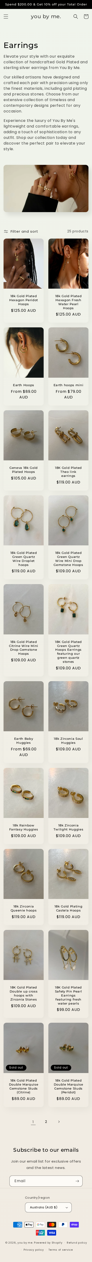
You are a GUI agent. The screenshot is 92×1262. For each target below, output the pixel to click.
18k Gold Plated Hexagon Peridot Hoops (23, 300)
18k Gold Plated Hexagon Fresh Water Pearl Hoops (68, 302)
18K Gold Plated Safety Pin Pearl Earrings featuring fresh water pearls (68, 995)
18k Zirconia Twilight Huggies (69, 827)
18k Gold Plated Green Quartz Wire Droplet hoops (23, 558)
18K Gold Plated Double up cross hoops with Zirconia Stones (24, 993)
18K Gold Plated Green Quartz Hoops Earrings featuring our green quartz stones (68, 651)
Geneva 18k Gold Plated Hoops (23, 470)
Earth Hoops (23, 385)
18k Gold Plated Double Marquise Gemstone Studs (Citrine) (23, 1086)
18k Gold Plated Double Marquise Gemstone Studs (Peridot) (68, 1086)
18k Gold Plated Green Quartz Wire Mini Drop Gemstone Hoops (68, 558)
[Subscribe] (77, 1181)
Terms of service (60, 1250)
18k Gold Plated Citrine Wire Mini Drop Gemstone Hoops (23, 647)
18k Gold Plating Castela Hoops (68, 908)
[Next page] (59, 1122)
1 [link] (33, 1121)
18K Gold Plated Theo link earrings (68, 472)
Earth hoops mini (69, 385)
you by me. (25, 1242)
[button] (6, 16)
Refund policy (77, 1243)
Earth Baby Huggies (23, 740)
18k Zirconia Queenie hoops (24, 908)
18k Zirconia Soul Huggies (68, 740)
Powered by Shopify (48, 1242)
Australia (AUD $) (44, 1207)
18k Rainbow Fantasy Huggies (23, 827)
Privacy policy (34, 1250)
